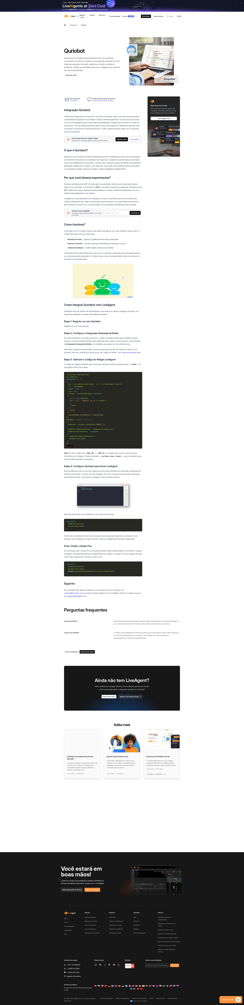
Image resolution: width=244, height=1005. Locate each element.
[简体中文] (141, 989)
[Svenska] (131, 989)
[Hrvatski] (133, 986)
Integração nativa (71, 75)
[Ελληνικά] (112, 986)
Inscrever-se (135, 213)
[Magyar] (136, 986)
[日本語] (143, 986)
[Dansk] (105, 986)
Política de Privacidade (139, 998)
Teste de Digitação (139, 933)
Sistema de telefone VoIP (165, 930)
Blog (134, 917)
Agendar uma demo (92, 890)
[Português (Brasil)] (164, 986)
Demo (66, 918)
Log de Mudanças (90, 929)
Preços (66, 922)
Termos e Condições (106, 998)
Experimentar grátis (87, 652)
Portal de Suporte (90, 917)
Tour (65, 934)
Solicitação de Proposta (92, 933)
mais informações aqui (131, 352)
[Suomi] (126, 986)
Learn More (73, 100)
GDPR (151, 998)
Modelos (136, 929)
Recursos (102, 15)
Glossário (136, 921)
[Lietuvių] (147, 986)
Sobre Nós (112, 917)
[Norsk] (157, 986)
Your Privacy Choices (140, 1001)
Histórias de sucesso (115, 925)
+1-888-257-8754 (73, 969)
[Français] (129, 986)
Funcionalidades (69, 926)
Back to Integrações (71, 652)
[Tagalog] (135, 989)
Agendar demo (122, 139)
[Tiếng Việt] (138, 989)
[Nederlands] (153, 986)
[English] (116, 986)
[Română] (167, 986)
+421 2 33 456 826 (73, 965)
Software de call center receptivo (168, 937)
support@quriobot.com (73, 593)
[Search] (137, 16)
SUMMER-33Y (91, 9)
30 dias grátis (134, 139)
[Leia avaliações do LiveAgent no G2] (129, 966)
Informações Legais (115, 933)
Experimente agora (109, 696)
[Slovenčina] (174, 986)
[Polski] (160, 986)
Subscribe (174, 965)
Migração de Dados (91, 921)
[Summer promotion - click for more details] (122, 6)
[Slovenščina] (178, 986)
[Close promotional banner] (241, 3)
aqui (87, 326)
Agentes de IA (82, 16)
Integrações (73, 25)
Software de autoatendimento (167, 934)
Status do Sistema (90, 925)
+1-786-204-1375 (73, 972)
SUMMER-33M (72, 9)
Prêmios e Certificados (116, 921)
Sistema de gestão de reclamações (169, 941)
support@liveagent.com (76, 596)
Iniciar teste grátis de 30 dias (72, 890)
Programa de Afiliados (116, 929)
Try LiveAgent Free (164, 118)
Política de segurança (122, 998)
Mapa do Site (160, 998)
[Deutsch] (109, 986)
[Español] (119, 986)
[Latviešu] (150, 986)
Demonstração (158, 16)
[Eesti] (123, 986)
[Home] (65, 25)
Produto (92, 15)
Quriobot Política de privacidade (102, 100)
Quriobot (83, 25)
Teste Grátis (146, 16)
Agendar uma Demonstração (129, 696)
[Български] (99, 986)
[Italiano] (140, 986)
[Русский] (171, 986)
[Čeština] (102, 986)
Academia (136, 925)
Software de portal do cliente (167, 945)
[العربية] (95, 986)
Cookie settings (172, 998)
